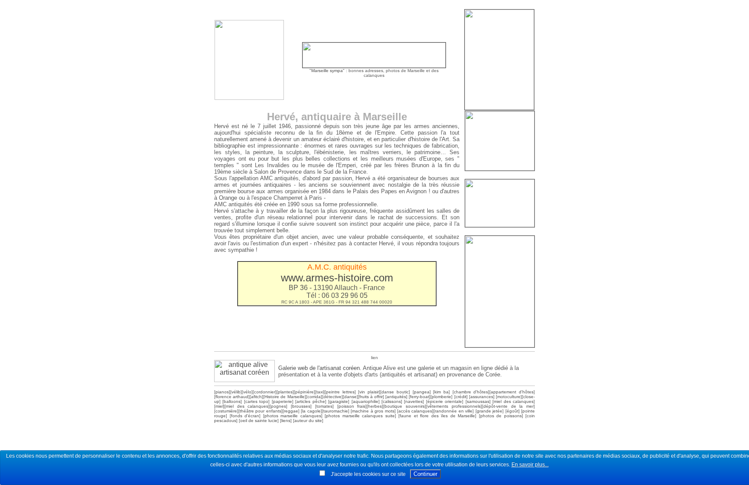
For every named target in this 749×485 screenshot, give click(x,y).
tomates (324, 406)
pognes (278, 406)
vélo (247, 391)
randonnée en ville (453, 411)
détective (332, 396)
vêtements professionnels (454, 406)
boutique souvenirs (404, 406)
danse (350, 396)
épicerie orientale (444, 401)
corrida (314, 396)
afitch (256, 396)
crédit (461, 396)
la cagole (311, 411)
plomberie (441, 396)
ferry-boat (419, 396)
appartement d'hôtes (512, 391)
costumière (226, 411)
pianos (222, 391)
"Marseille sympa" (327, 70)
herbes (375, 406)
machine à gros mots (373, 411)
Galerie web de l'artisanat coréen (319, 368)
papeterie (282, 401)
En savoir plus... (530, 465)
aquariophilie (365, 401)
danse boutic (395, 391)
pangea (422, 391)
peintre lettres (340, 391)
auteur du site (308, 420)
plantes (285, 391)
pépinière (304, 391)
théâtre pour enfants (260, 411)
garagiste (338, 401)
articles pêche (310, 401)
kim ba (441, 391)
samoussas (478, 401)
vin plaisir (369, 391)
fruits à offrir (371, 396)
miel (219, 406)
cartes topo (256, 401)
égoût (512, 411)
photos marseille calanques (292, 415)
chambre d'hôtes (471, 391)
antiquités (396, 396)
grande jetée (489, 411)
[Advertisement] (374, 5)
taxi (319, 391)
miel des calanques (514, 401)
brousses (301, 406)
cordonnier (264, 391)
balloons (232, 401)
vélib (236, 391)
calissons (392, 401)
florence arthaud (231, 396)
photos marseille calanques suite (360, 415)
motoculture (509, 396)
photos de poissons (501, 415)
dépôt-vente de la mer (508, 406)
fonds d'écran (245, 415)
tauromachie (335, 411)
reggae (291, 411)
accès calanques (415, 411)
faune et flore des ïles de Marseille (437, 415)
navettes (414, 401)
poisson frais (352, 406)
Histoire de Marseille (284, 396)
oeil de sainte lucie (258, 420)
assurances (481, 396)
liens (285, 420)
